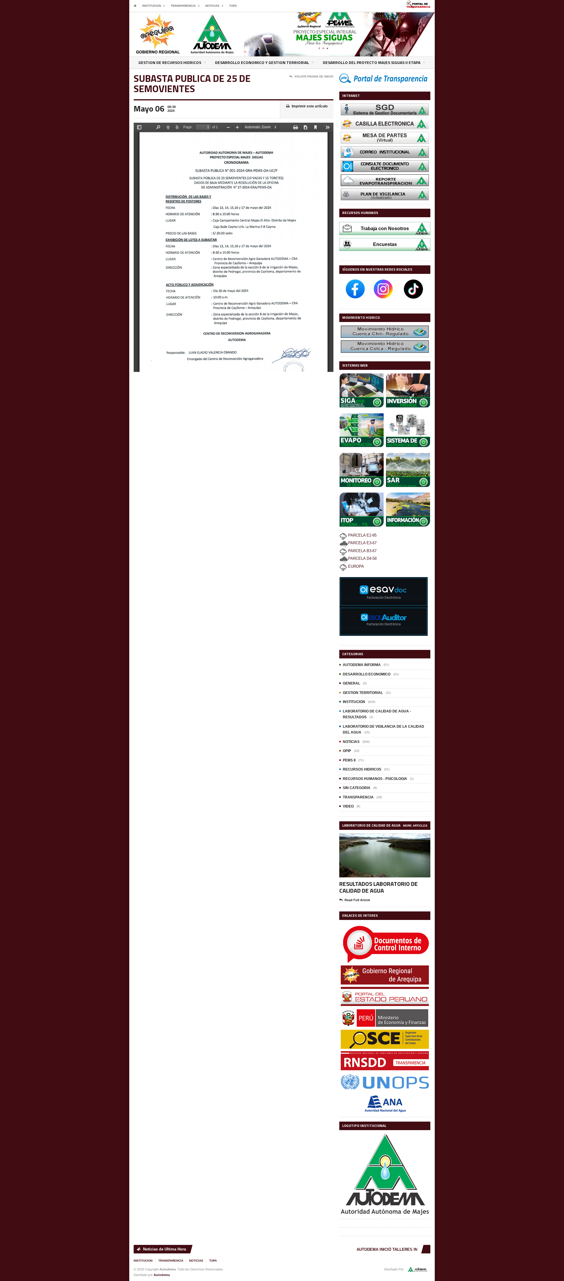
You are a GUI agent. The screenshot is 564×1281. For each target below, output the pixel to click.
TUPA (233, 5)
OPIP (347, 751)
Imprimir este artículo (310, 106)
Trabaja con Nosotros (385, 228)
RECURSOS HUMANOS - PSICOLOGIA (375, 779)
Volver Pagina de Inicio (313, 76)
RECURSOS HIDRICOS (362, 769)
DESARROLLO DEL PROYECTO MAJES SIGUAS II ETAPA (371, 62)
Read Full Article (357, 900)
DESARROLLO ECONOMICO (366, 674)
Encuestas (385, 244)
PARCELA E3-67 (362, 543)
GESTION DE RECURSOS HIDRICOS (169, 62)
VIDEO (348, 806)
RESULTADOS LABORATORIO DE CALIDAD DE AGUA (378, 887)
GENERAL (351, 683)
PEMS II (349, 760)
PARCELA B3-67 (362, 551)
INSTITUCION (354, 702)
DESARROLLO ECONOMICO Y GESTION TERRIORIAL (262, 62)
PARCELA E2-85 (362, 535)
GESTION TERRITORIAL (363, 693)
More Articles (415, 825)
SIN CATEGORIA (356, 788)
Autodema (162, 1275)
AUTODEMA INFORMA (362, 665)
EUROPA (355, 566)
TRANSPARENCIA (358, 797)
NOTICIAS (351, 742)
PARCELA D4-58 (362, 558)
